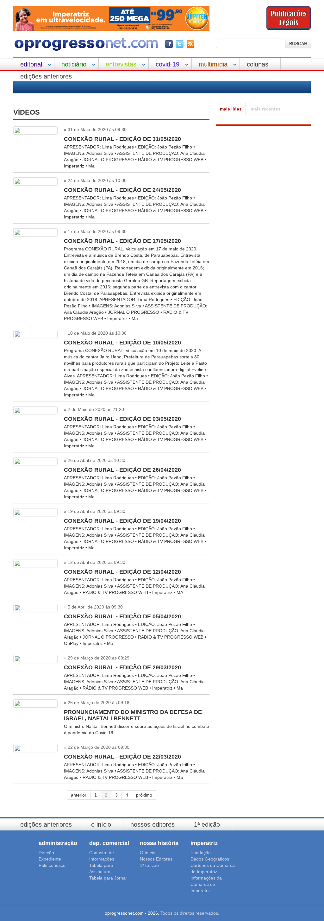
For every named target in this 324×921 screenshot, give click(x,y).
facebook (169, 44)
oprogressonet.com (86, 44)
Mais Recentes (266, 108)
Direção (46, 852)
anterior (78, 795)
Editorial (31, 64)
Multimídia (213, 64)
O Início (101, 824)
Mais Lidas (231, 108)
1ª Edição (207, 824)
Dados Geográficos (209, 858)
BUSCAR (298, 43)
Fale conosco (52, 865)
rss (190, 44)
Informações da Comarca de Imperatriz (206, 884)
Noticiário (73, 64)
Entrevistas (121, 64)
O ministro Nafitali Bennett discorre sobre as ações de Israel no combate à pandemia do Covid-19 (136, 722)
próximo (144, 795)
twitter (180, 44)
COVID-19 (167, 64)
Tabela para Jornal (108, 877)
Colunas (257, 64)
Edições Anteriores (46, 76)
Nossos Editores (152, 824)
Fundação (200, 852)
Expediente (50, 858)
